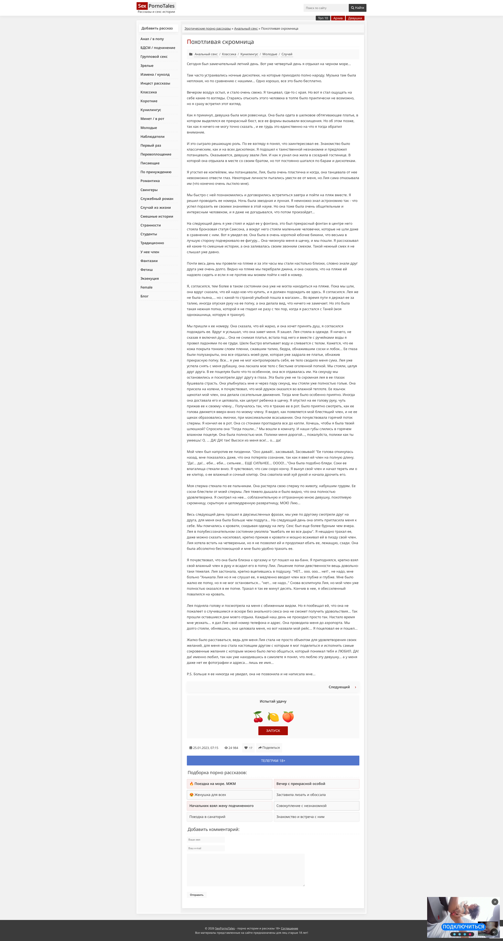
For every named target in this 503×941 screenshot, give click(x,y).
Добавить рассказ (157, 28)
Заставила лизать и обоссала (301, 794)
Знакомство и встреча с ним (300, 816)
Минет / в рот (152, 118)
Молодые (148, 127)
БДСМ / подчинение (157, 47)
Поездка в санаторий (207, 816)
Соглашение (289, 928)
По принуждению (156, 171)
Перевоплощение (155, 154)
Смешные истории (156, 216)
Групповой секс (154, 56)
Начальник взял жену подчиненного (221, 805)
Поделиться (271, 747)
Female (146, 287)
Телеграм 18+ (273, 760)
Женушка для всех (210, 794)
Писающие (150, 163)
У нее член (149, 251)
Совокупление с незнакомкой (301, 805)
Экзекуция (149, 278)
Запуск (273, 731)
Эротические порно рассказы (207, 28)
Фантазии (149, 260)
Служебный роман (156, 198)
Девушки (355, 18)
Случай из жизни (155, 207)
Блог (144, 296)
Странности (150, 225)
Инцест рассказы (155, 83)
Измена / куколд (155, 74)
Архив (338, 18)
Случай (287, 54)
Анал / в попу (152, 38)
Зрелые (146, 65)
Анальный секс (246, 28)
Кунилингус (150, 109)
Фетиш (146, 269)
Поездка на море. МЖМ (215, 783)
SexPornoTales (225, 928)
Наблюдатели (152, 136)
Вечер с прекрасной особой (300, 783)
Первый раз (150, 145)
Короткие (148, 100)
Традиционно (152, 242)
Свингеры (149, 189)
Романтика (150, 180)
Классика (148, 92)
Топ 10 (323, 18)
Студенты (148, 234)
